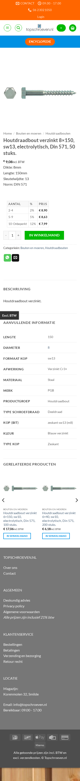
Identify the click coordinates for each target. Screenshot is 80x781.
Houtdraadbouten (58, 133)
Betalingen (11, 650)
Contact (9, 573)
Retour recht (13, 661)
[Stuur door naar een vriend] (15, 258)
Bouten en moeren (28, 133)
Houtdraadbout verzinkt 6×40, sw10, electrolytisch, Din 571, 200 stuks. (59, 518)
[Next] (76, 509)
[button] (40, 16)
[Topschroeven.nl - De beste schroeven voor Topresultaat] (39, 28)
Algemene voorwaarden (21, 612)
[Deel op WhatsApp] (7, 258)
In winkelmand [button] (17, 535)
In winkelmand (44, 235)
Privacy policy (13, 606)
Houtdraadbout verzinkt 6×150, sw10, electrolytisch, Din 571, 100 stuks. (20, 518)
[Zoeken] (18, 27)
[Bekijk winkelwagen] (72, 28)
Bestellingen (12, 644)
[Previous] (3, 509)
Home (7, 133)
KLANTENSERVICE (18, 634)
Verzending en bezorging (22, 656)
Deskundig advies (16, 600)
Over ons (10, 567)
